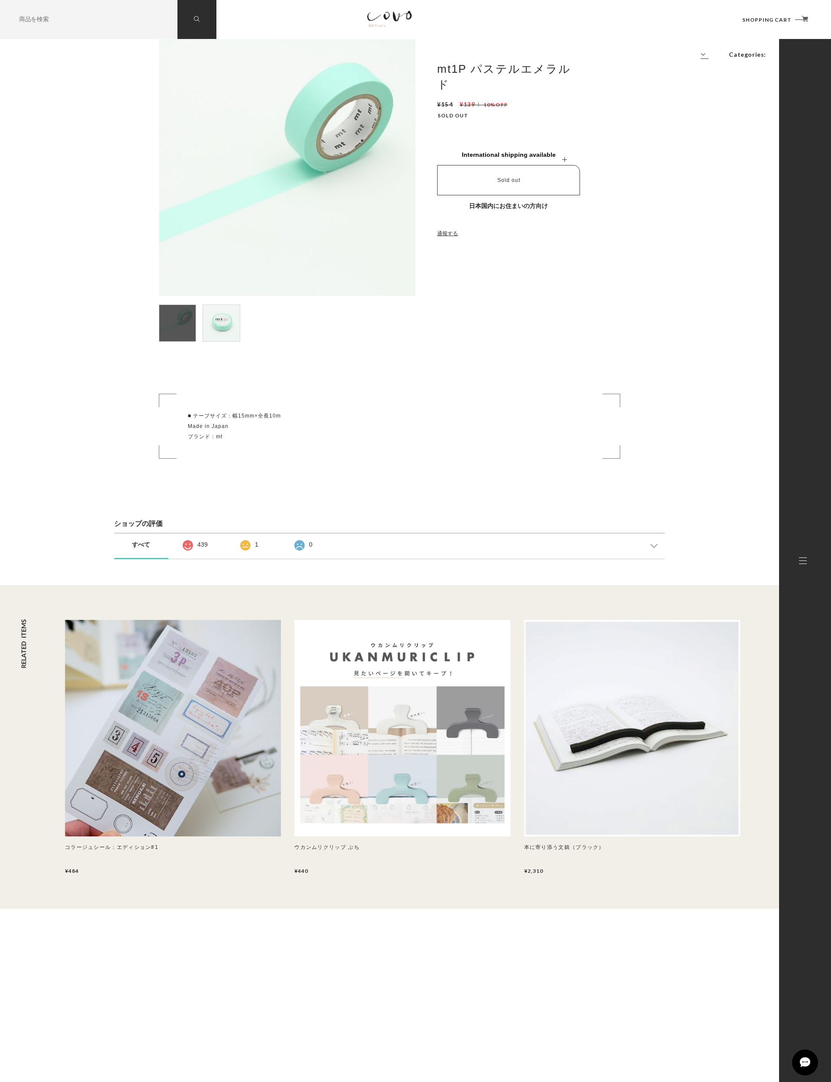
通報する (447, 233)
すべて (141, 544)
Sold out (508, 180)
